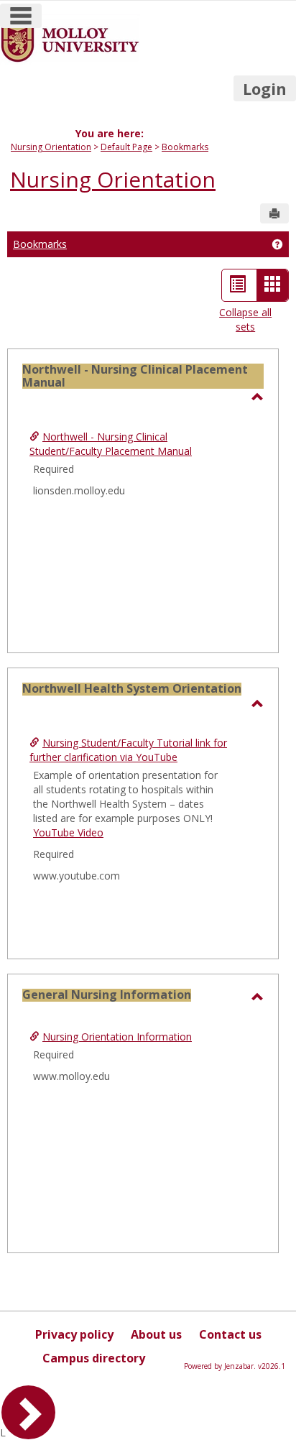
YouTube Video (68, 832)
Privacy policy (74, 1334)
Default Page (126, 147)
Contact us (230, 1334)
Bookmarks (185, 147)
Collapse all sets (245, 319)
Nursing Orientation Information (117, 1036)
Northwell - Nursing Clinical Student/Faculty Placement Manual (110, 444)
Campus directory (93, 1358)
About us (156, 1334)
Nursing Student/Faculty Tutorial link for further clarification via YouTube (128, 750)
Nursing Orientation (51, 147)
